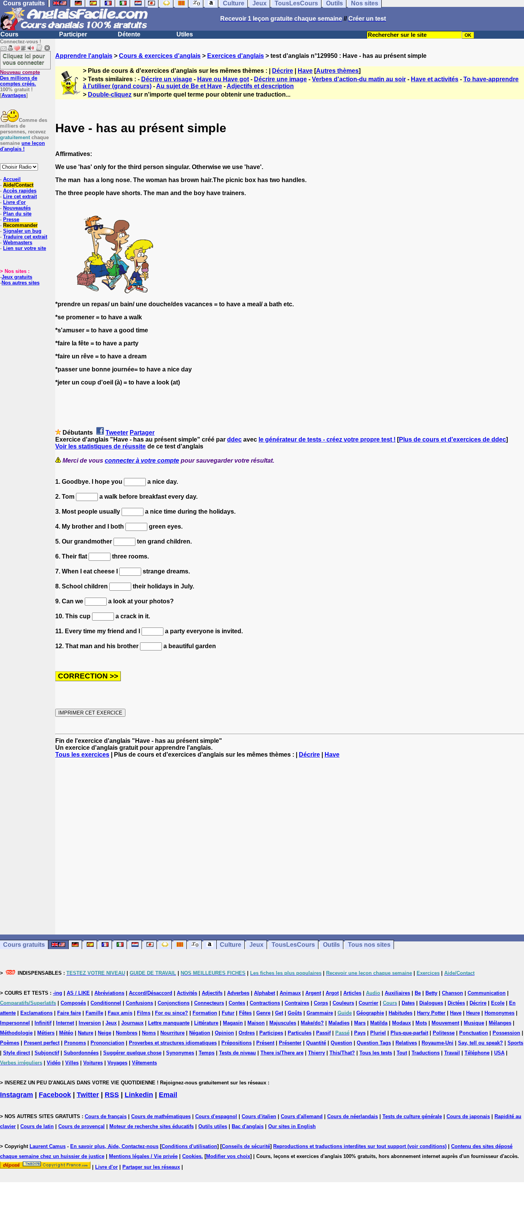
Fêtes (245, 1013)
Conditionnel (106, 1003)
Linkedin (139, 1095)
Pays (360, 1033)
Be (418, 993)
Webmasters (17, 242)
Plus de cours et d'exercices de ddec (452, 439)
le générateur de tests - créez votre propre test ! (327, 439)
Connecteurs (209, 1003)
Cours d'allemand (302, 1116)
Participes (271, 1033)
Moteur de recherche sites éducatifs (151, 1126)
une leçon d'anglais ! (22, 146)
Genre (263, 1013)
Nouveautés (17, 208)
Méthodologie (16, 1033)
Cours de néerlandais (352, 1116)
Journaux (132, 1023)
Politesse (444, 1033)
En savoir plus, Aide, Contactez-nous (114, 1146)
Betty (431, 993)
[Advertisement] (289, 846)
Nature (85, 1033)
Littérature (206, 1023)
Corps (321, 1003)
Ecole (497, 1003)
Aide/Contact (18, 185)
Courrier (368, 1003)
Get (279, 1013)
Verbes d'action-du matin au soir (359, 79)
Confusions (139, 1003)
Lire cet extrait (20, 196)
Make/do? (312, 1023)
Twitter (88, 1095)
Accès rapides (19, 191)
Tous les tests (375, 1053)
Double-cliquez (110, 94)
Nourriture (172, 1033)
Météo (66, 1033)
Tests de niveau (237, 1053)
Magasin (233, 1023)
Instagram (16, 1095)
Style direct (16, 1053)
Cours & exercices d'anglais (160, 56)
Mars (360, 1023)
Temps (206, 1053)
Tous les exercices (82, 754)
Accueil (12, 179)
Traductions (426, 1053)
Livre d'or (14, 202)
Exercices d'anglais (235, 56)
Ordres (247, 1033)
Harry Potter (431, 1013)
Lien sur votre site (24, 248)
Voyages (117, 1063)
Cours (9, 34)
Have (305, 70)
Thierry (316, 1053)
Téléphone (477, 1053)
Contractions (265, 1003)
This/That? (342, 1053)
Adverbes (238, 993)
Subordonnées (81, 1053)
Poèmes (9, 1043)
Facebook (55, 1095)
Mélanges (500, 1023)
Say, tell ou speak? (480, 1043)
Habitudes (400, 1013)
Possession (506, 1033)
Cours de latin (37, 1126)
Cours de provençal (81, 1126)
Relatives (406, 1043)
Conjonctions (173, 1003)
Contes (237, 1003)
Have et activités (434, 79)
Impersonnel (15, 1023)
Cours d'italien (259, 1116)
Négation (199, 1033)
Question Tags (374, 1043)
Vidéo (54, 1063)
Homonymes (499, 1013)
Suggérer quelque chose (132, 1053)
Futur (228, 1013)
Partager (142, 432)
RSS (112, 1095)
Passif (323, 1033)
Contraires (297, 1003)
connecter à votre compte (142, 460)
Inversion (90, 1023)
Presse (11, 219)
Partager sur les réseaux (151, 1167)
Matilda (378, 1023)
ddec (234, 439)
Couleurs (343, 1003)
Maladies (338, 1023)
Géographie (370, 1013)
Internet (65, 1023)
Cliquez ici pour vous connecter (24, 59)
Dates (408, 1003)
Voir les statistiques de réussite (100, 446)
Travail (452, 1053)
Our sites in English (292, 1126)
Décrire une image (280, 79)
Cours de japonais (468, 1116)
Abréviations (109, 993)
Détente (129, 34)
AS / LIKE (78, 993)
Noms (149, 1033)
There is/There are (281, 1053)
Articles (352, 993)
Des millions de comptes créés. (20, 78)
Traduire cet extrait (25, 237)
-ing (57, 993)
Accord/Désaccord (150, 993)
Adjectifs (212, 993)
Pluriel (378, 1033)
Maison (256, 1023)
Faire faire (69, 1013)
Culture (230, 944)
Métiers (45, 1033)
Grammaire (319, 1013)
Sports (515, 1043)
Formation (205, 1013)
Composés (73, 1003)
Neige (104, 1033)
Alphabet (264, 993)
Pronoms (75, 1043)
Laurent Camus (48, 1146)
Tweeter (116, 432)
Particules (299, 1033)
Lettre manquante (168, 1023)
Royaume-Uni (437, 1043)
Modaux (401, 1023)
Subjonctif (47, 1053)
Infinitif (43, 1023)
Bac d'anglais (248, 1126)
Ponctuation (473, 1033)
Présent (265, 1043)
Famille (94, 1013)
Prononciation (107, 1043)
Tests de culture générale (412, 1116)
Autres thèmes (337, 70)
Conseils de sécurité (246, 1146)
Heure (473, 1013)
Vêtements (144, 1063)
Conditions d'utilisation (189, 1146)
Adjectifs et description (260, 86)
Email (168, 1095)
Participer (73, 34)
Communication (487, 993)
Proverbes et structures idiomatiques (173, 1043)
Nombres (126, 1033)
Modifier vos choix (228, 1156)
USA (499, 1053)
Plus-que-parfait (409, 1033)
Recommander (20, 225)
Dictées (456, 1003)
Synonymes (180, 1053)
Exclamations (36, 1013)
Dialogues (431, 1003)
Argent (313, 993)
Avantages (14, 95)
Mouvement (445, 1023)
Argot (332, 993)
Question (341, 1043)
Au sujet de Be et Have (189, 86)
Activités (187, 993)
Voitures (93, 1063)
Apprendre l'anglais (83, 56)
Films (143, 1013)
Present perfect (41, 1043)
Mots (421, 1023)
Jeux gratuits (17, 277)
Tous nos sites (369, 944)
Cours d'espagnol (216, 1116)
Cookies (191, 1156)
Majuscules (282, 1023)
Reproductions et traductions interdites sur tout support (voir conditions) (360, 1146)
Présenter (290, 1043)
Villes (72, 1063)
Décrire (282, 70)
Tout (402, 1053)
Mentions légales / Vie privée (143, 1156)
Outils (331, 944)
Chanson (452, 993)
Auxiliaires (397, 993)
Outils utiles (212, 1126)
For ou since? (171, 1013)
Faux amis (120, 1013)
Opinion (224, 1033)
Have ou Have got (223, 79)
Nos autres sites (21, 283)
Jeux (256, 944)
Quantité (316, 1043)
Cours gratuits (24, 944)
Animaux (290, 993)
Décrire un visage (166, 79)
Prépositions (236, 1043)
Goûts (295, 1013)
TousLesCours (293, 944)
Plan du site (17, 214)
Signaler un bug (22, 231)
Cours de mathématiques (161, 1116)
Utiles (184, 34)
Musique (474, 1023)
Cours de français (106, 1116)
